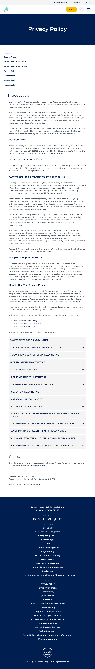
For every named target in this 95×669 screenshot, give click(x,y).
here (38, 484)
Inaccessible (9, 76)
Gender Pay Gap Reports (47, 627)
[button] (61, 2)
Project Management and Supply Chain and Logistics (47, 575)
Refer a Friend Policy (31, 324)
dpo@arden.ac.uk (39, 465)
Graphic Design (47, 559)
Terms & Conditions (47, 588)
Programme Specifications (47, 611)
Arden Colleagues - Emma (16, 61)
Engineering (47, 551)
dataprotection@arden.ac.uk (31, 171)
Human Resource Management (48, 567)
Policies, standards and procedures (47, 603)
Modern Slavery (47, 607)
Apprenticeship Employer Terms (47, 619)
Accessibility (9, 80)
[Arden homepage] (6, 9)
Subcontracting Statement (47, 615)
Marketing (47, 571)
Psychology (47, 528)
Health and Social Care (47, 563)
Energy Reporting (47, 623)
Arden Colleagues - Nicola (15, 66)
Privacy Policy (10, 71)
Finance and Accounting (47, 555)
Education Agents (47, 639)
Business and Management (47, 532)
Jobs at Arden (10, 57)
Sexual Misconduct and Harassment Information (47, 635)
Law (47, 543)
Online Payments (47, 631)
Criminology (47, 540)
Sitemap (47, 600)
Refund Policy (28, 327)
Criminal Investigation (47, 547)
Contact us (76, 2)
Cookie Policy (31, 321)
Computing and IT (47, 536)
